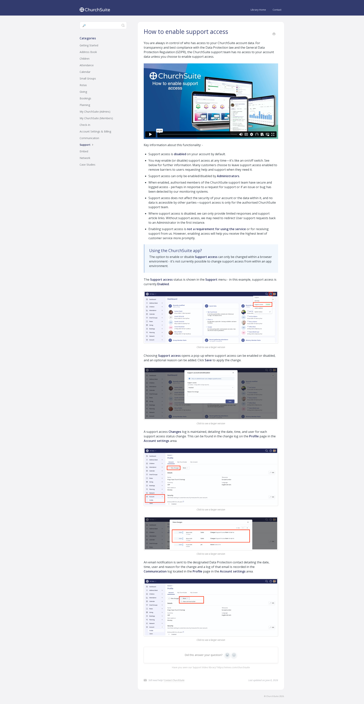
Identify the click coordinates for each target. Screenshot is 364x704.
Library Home (258, 9)
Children (84, 58)
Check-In (85, 125)
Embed (84, 151)
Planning (85, 105)
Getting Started (89, 45)
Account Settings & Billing (95, 131)
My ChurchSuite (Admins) (95, 111)
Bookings (85, 98)
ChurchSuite (272, 696)
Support (85, 144)
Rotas (83, 85)
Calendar (85, 72)
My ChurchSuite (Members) (96, 118)
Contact (277, 9)
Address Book (88, 52)
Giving (83, 91)
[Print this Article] (273, 34)
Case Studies (87, 164)
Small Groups (88, 78)
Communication (89, 138)
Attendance (87, 65)
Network (85, 158)
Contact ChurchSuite (174, 680)
